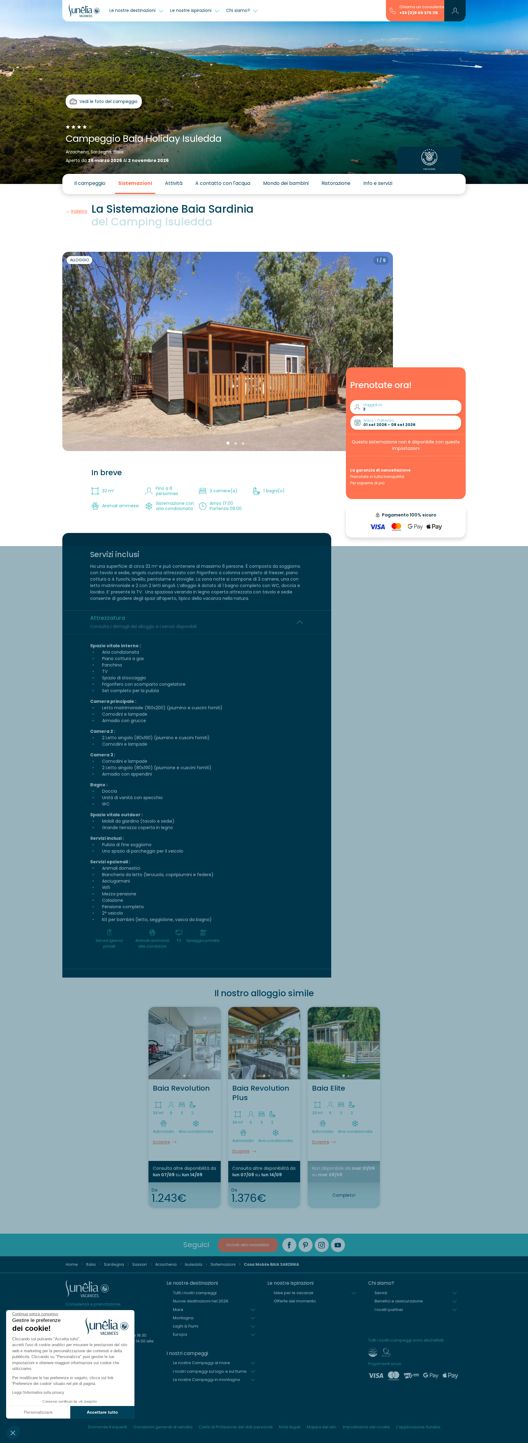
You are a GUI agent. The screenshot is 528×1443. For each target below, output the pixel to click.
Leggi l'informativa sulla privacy (38, 1392)
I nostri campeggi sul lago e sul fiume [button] (210, 1371)
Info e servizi (377, 183)
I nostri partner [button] (389, 1309)
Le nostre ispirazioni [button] (191, 10)
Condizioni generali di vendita (163, 1427)
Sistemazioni (135, 183)
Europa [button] (180, 1334)
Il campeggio (89, 183)
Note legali (289, 1427)
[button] (13, 1432)
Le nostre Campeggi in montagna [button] (206, 1379)
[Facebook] (289, 1245)
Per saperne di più (367, 483)
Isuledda (193, 1264)
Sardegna (114, 1264)
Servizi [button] (381, 1292)
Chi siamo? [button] (238, 10)
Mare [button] (178, 1309)
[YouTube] (338, 1245)
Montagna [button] (183, 1317)
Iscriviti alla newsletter (248, 1244)
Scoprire (161, 1142)
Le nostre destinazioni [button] (133, 10)
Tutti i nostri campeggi (195, 1292)
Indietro (79, 211)
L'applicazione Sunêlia (418, 1427)
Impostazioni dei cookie (366, 1427)
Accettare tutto (102, 1412)
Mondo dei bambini (286, 183)
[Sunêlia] (84, 11)
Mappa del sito (321, 1427)
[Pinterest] (306, 1245)
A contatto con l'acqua (222, 183)
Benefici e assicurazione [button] (399, 1301)
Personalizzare (38, 1412)
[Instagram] (322, 1245)
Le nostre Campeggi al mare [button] (201, 1362)
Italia (91, 1264)
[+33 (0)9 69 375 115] (393, 10)
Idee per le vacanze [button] (294, 1292)
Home (72, 1264)
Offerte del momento (295, 1301)
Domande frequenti (107, 1427)
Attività (173, 183)
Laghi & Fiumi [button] (185, 1326)
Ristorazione (335, 183)
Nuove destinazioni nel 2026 (200, 1301)
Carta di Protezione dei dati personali (236, 1427)
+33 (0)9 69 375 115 (418, 12)
